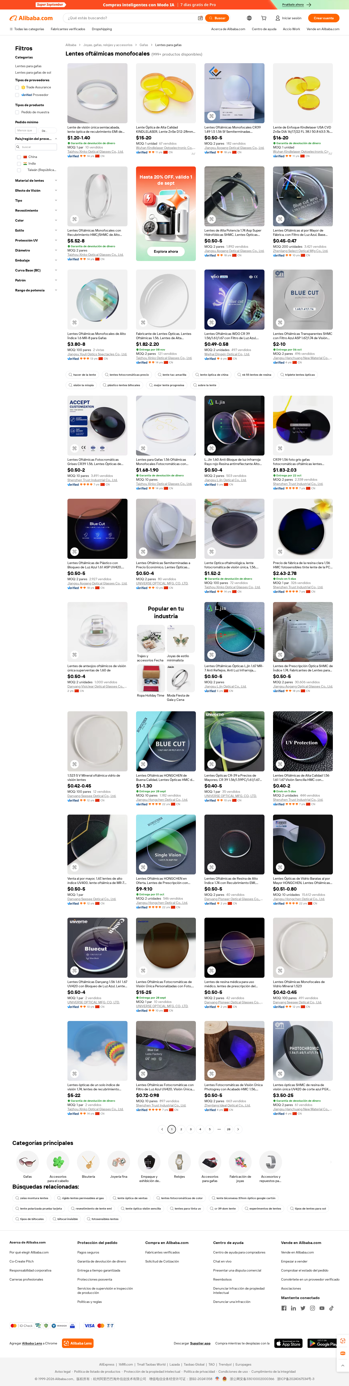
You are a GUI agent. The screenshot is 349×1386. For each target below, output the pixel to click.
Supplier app (200, 1343)
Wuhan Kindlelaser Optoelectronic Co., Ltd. (166, 148)
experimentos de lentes (265, 1208)
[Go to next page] (238, 1129)
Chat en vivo (222, 1261)
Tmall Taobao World (151, 1364)
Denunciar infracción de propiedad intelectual (238, 1290)
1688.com (125, 1364)
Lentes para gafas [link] (168, 45)
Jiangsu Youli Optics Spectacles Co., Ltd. (97, 354)
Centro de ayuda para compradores (239, 1252)
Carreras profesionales (26, 1279)
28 (228, 1129)
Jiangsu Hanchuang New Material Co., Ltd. (303, 358)
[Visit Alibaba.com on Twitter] (303, 1308)
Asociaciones (291, 1288)
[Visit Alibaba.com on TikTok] (331, 1308)
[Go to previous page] (162, 1129)
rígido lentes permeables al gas (83, 1198)
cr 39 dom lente (225, 1208)
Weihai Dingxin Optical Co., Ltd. (227, 354)
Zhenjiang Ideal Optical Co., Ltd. (227, 1105)
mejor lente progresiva (169, 385)
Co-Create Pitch (21, 1261)
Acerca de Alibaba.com (27, 1242)
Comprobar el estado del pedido (304, 1270)
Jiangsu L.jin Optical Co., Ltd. (225, 480)
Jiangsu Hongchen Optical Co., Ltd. (162, 800)
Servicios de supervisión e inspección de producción (105, 1290)
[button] (200, 18)
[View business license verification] (217, 1379)
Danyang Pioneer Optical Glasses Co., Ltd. (234, 899)
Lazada (175, 1364)
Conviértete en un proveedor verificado (310, 1279)
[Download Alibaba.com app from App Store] (288, 1343)
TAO (211, 1364)
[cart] (264, 19)
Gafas (144, 45)
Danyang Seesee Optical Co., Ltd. (91, 796)
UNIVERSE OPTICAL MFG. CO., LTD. (162, 583)
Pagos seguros (88, 1252)
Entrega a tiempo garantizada (98, 1270)
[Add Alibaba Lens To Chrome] (78, 1343)
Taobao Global (194, 1364)
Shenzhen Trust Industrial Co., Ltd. (92, 480)
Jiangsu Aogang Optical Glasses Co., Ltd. (234, 148)
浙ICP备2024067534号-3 (295, 1379)
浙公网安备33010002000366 (252, 1379)
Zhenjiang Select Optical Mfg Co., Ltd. (300, 251)
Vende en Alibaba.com (297, 1252)
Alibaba (71, 45)
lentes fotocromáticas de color (182, 1198)
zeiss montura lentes (34, 1198)
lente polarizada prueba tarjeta (41, 1208)
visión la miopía (83, 385)
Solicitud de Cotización (162, 1261)
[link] (343, 1341)
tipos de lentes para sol (310, 1208)
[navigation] (36, 587)
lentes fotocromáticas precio (129, 374)
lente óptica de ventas (132, 1198)
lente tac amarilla (174, 374)
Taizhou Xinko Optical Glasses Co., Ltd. (95, 151)
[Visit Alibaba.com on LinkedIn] (293, 1308)
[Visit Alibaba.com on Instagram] (312, 1308)
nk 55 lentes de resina (256, 374)
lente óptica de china (214, 374)
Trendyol (225, 1364)
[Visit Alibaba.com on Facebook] (284, 1308)
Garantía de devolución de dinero (101, 1261)
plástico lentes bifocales (124, 385)
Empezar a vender (294, 1261)
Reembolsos (222, 1279)
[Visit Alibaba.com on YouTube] (322, 1308)
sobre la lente (207, 385)
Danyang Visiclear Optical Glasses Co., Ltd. (97, 686)
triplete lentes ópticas (300, 374)
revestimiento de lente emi (94, 1208)
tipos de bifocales (32, 1219)
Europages (243, 1364)
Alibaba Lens (32, 1343)
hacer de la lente (84, 374)
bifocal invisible (67, 1219)
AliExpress (106, 1364)
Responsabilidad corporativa (30, 1270)
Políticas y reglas (89, 1302)
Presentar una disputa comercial (237, 1270)
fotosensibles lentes (105, 1219)
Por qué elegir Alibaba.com (29, 1252)
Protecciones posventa (94, 1279)
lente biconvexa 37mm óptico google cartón (246, 1198)
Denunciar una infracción (231, 1302)
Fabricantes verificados (162, 1252)
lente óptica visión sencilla (143, 1208)
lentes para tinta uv (188, 1208)
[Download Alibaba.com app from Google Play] (323, 1343)
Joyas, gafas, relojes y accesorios (107, 45)
